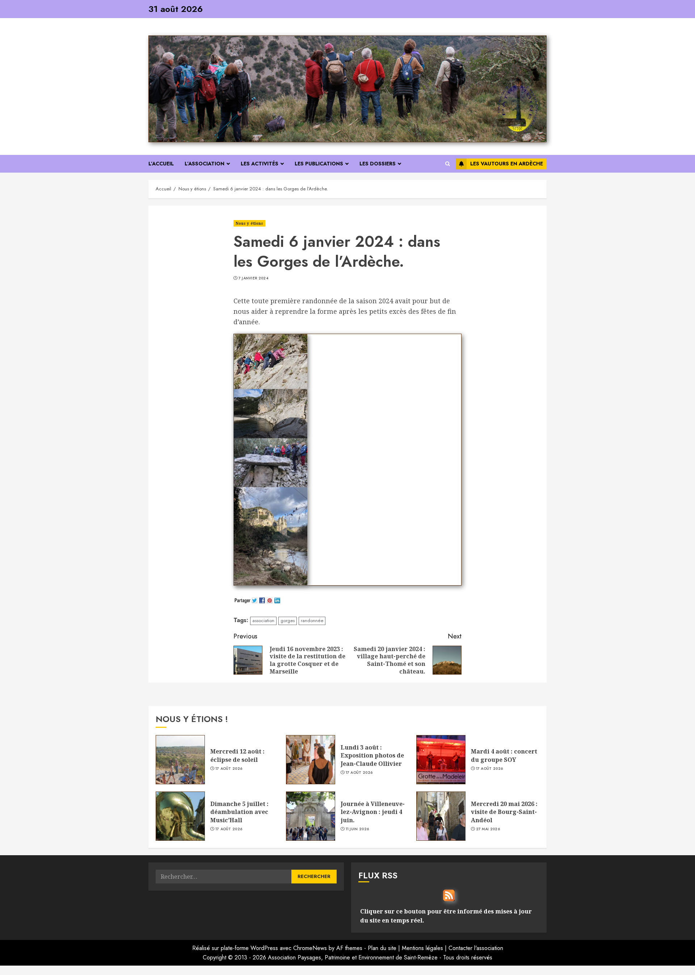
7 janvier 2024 (253, 278)
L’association (204, 163)
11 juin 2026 (357, 829)
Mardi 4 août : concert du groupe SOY (504, 755)
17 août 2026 (229, 768)
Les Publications (319, 163)
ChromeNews (310, 948)
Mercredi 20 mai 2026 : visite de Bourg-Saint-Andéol (504, 812)
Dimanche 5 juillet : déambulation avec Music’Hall (239, 812)
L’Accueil (161, 163)
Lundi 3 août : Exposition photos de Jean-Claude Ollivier (372, 755)
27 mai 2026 (488, 829)
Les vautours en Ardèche (506, 163)
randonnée (312, 620)
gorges (288, 620)
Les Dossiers (377, 163)
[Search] (447, 164)
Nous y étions (249, 223)
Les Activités (259, 163)
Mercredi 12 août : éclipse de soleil (237, 755)
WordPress (264, 948)
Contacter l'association (475, 948)
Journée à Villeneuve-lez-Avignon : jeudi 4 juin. (373, 812)
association (263, 620)
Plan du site (382, 948)
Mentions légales (422, 948)
